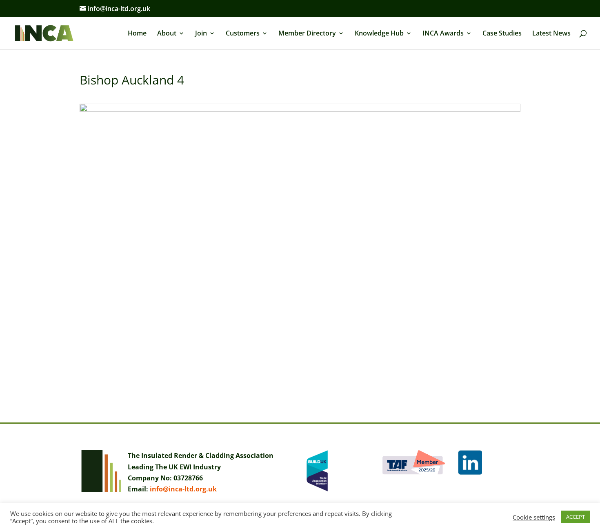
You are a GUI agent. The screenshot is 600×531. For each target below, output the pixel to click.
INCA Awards (443, 34)
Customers (243, 34)
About (166, 34)
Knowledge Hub (379, 34)
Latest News (551, 34)
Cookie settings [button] (534, 517)
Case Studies (502, 34)
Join (201, 34)
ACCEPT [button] (575, 516)
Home (137, 34)
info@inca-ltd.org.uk (183, 488)
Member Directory (307, 34)
